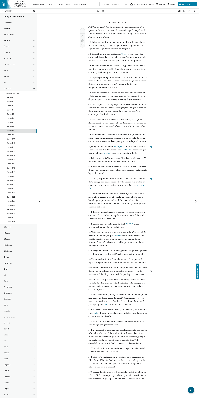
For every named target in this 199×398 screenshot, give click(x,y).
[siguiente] (195, 201)
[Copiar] (82, 40)
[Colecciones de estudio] (179, 10)
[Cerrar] (82, 31)
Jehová (130, 223)
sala (96, 313)
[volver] (3, 11)
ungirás (117, 235)
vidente (128, 149)
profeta (107, 153)
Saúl (124, 54)
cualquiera (119, 146)
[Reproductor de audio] (191, 390)
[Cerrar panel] (34, 11)
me (105, 304)
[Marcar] (82, 36)
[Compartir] (82, 44)
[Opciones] (194, 10)
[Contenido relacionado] (189, 10)
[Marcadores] (184, 10)
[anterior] (40, 201)
